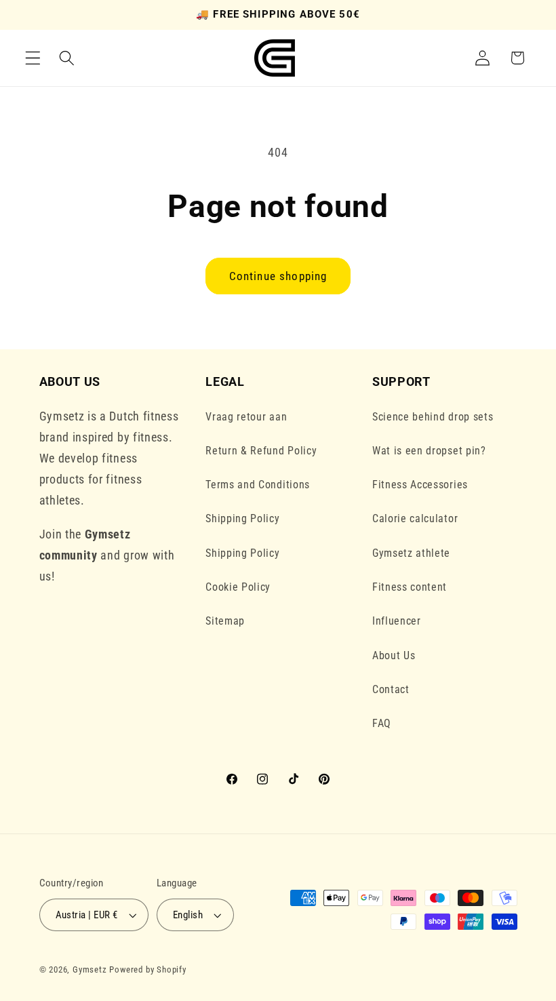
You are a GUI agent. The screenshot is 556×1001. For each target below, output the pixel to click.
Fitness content (409, 587)
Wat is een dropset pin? (429, 450)
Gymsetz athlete (411, 553)
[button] (33, 58)
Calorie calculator (415, 518)
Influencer (396, 620)
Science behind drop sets (433, 416)
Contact (391, 689)
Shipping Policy (242, 518)
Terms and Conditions (257, 484)
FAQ (381, 723)
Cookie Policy (238, 587)
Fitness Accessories (420, 484)
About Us (394, 655)
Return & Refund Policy (261, 450)
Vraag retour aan (246, 416)
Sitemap (225, 620)
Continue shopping (278, 276)
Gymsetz (90, 969)
